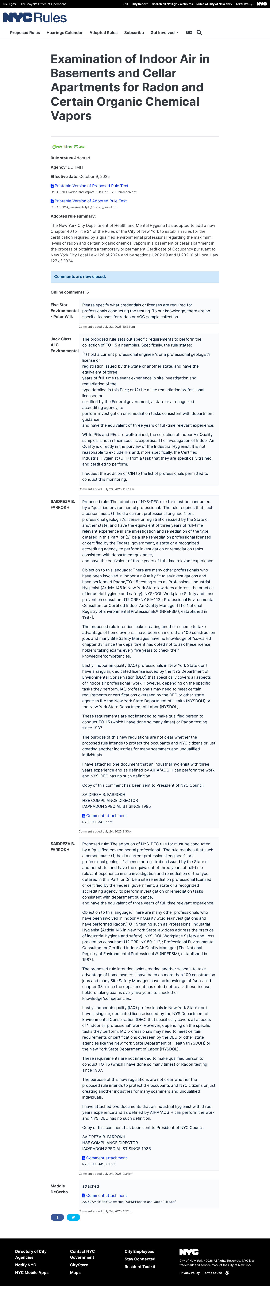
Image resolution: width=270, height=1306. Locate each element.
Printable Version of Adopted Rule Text (90, 201)
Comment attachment (106, 815)
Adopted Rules (103, 32)
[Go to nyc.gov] (262, 3)
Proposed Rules (25, 32)
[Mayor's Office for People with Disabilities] (227, 1273)
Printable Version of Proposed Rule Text (91, 185)
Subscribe (134, 32)
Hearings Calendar (65, 32)
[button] (245, 4)
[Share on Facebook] (57, 1217)
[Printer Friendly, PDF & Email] (68, 146)
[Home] (35, 17)
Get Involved (163, 32)
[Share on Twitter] (73, 1217)
